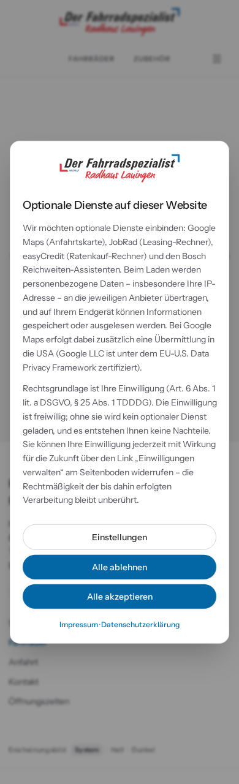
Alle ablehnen (119, 567)
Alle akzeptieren (120, 596)
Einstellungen (119, 537)
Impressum (78, 624)
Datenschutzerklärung (140, 624)
